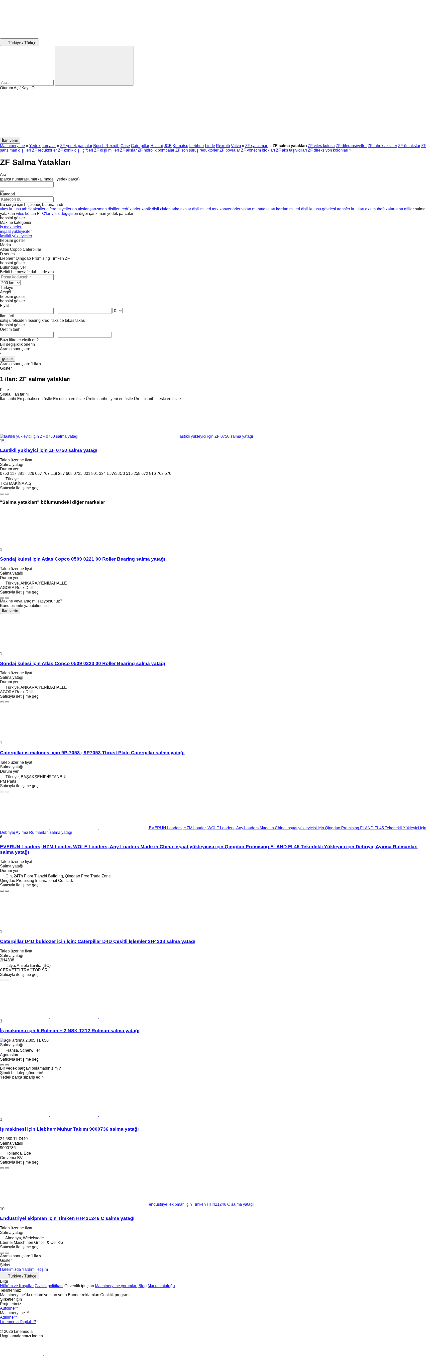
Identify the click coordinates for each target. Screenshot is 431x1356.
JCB (168, 146)
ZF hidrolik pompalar (156, 150)
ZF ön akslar (409, 146)
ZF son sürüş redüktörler (196, 150)
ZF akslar (128, 150)
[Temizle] (2, 191)
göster (7, 358)
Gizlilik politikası (49, 1286)
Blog (142, 1286)
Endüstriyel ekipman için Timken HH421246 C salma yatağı (67, 1218)
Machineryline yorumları (116, 1286)
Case (125, 146)
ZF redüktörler (44, 150)
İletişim (41, 1269)
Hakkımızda (10, 1269)
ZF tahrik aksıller (382, 146)
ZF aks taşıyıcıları (291, 150)
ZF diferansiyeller (351, 146)
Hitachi (156, 146)
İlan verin (10, 611)
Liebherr (196, 146)
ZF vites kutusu (321, 146)
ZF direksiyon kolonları (328, 150)
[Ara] (94, 66)
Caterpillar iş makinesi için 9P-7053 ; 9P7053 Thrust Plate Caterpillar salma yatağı (92, 752)
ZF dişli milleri (106, 150)
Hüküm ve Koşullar (17, 1286)
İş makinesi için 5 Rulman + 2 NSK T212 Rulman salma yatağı (69, 1030)
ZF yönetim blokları (258, 150)
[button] (215, 114)
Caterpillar (140, 146)
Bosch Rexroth (106, 146)
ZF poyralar (229, 150)
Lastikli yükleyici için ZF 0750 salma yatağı (48, 450)
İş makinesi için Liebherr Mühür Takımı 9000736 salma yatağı (69, 1129)
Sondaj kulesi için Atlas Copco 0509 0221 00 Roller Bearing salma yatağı (82, 559)
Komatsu (180, 146)
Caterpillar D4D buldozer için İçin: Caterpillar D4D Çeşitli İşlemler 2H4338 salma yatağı (97, 941)
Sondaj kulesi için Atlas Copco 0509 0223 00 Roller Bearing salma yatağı (82, 663)
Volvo (236, 146)
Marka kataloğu (161, 1286)
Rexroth (223, 146)
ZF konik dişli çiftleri (75, 150)
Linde (210, 146)
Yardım (28, 1269)
